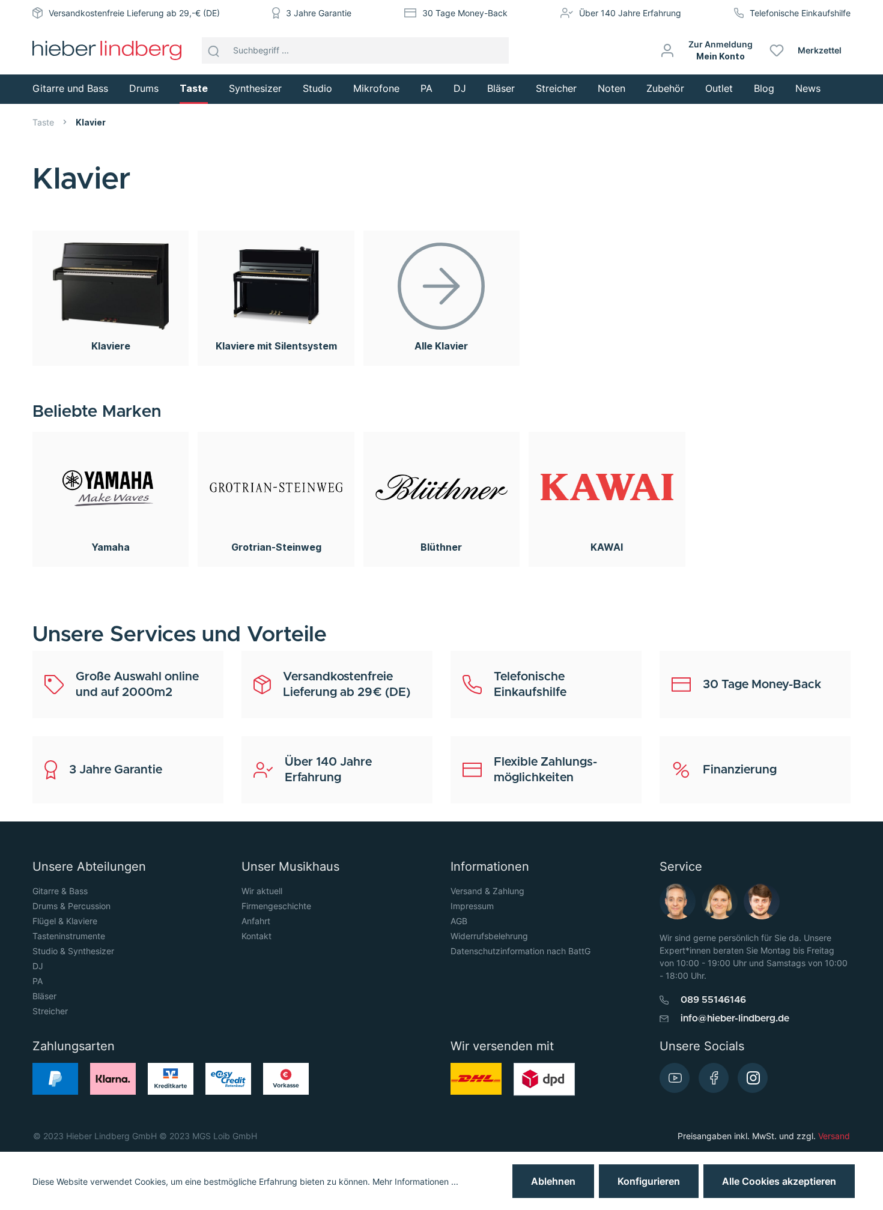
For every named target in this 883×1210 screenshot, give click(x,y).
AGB (459, 921)
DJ (37, 966)
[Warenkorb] (855, 50)
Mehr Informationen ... (415, 1181)
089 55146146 (713, 1000)
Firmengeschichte (276, 906)
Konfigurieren (648, 1181)
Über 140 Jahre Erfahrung (630, 13)
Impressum (472, 906)
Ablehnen (553, 1181)
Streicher (50, 1011)
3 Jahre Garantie (318, 13)
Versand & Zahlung (487, 891)
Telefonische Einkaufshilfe (800, 13)
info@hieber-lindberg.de (735, 1018)
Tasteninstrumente (68, 936)
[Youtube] (675, 1078)
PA (37, 981)
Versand (834, 1136)
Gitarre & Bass (60, 891)
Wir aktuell (261, 891)
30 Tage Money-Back (465, 13)
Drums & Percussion (71, 906)
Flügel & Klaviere (64, 921)
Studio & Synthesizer (73, 951)
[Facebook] (714, 1078)
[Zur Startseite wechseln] (106, 50)
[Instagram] (753, 1078)
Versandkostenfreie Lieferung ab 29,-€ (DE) (134, 13)
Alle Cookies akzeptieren (779, 1181)
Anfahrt (255, 921)
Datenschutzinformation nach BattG (520, 951)
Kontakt (256, 936)
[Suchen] (214, 50)
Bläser (44, 996)
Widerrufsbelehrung (489, 936)
